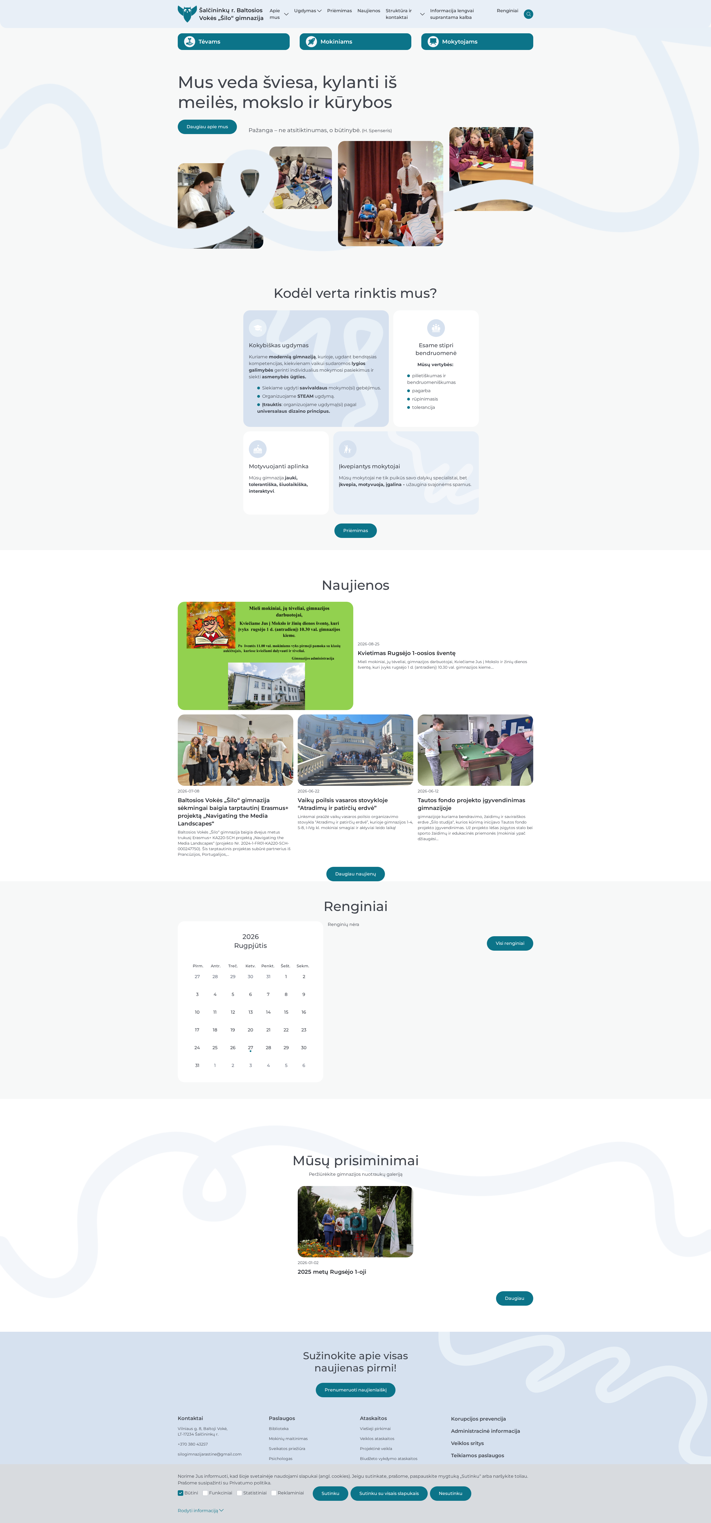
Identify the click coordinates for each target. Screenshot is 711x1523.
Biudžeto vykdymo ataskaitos (388, 1458)
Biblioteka (279, 1428)
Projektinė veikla (376, 1448)
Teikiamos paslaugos (477, 1455)
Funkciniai (220, 1493)
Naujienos (368, 10)
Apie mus (275, 14)
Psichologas (280, 1458)
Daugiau (514, 1298)
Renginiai (507, 10)
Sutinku (330, 1493)
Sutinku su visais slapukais (389, 1493)
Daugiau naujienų (355, 874)
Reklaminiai (291, 1493)
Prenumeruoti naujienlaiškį (356, 1390)
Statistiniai (255, 1493)
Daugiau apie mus (207, 126)
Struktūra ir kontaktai (399, 14)
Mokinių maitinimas (288, 1438)
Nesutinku (450, 1493)
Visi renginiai (510, 943)
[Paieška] (528, 14)
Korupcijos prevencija (478, 1419)
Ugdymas (305, 10)
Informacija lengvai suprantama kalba (452, 14)
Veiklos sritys (467, 1443)
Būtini (191, 1493)
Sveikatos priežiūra (287, 1448)
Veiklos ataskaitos (377, 1438)
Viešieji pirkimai (375, 1428)
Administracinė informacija (485, 1431)
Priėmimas (339, 10)
